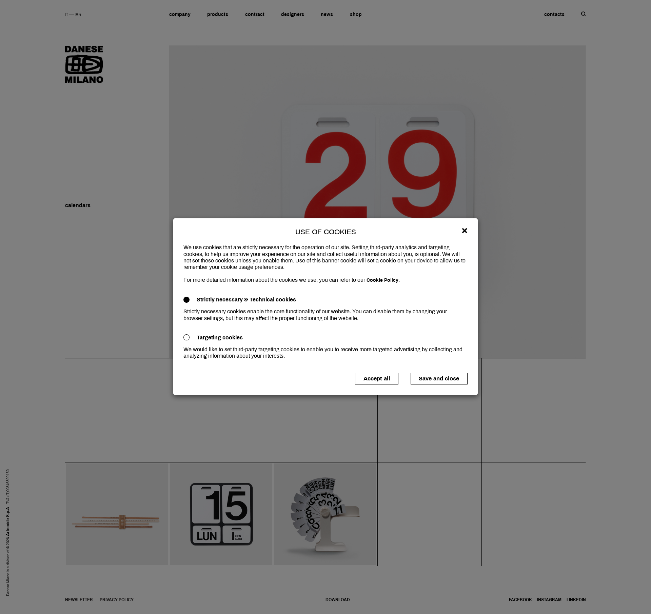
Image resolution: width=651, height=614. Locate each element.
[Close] (464, 230)
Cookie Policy (382, 280)
